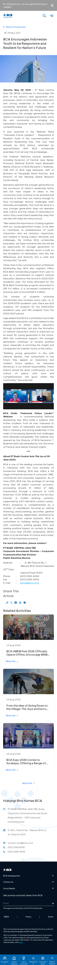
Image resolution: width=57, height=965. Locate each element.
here (21, 942)
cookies (7, 7)
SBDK (6, 916)
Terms (50, 916)
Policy (28, 916)
